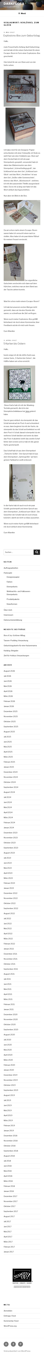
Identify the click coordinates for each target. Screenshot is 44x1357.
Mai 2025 (8, 747)
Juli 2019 (7, 1100)
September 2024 (11, 787)
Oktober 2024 (10, 782)
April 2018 (8, 1176)
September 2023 (11, 848)
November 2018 (11, 1141)
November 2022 (11, 898)
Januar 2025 (9, 767)
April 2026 (8, 691)
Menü (23, 13)
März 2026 (8, 696)
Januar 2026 (9, 706)
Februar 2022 (9, 944)
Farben (9, 582)
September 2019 (11, 1090)
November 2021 (10, 959)
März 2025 (8, 757)
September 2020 (11, 1029)
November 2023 (11, 838)
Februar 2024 (9, 822)
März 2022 (8, 939)
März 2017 (8, 1242)
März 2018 (8, 1181)
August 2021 (9, 974)
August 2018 (9, 1156)
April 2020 (8, 1055)
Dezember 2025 (10, 711)
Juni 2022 (8, 923)
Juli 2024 (7, 797)
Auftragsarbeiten (11, 568)
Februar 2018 (9, 1186)
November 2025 (11, 716)
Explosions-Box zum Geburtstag (21, 35)
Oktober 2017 (9, 1206)
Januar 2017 (9, 1252)
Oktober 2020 (10, 1024)
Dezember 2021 (10, 954)
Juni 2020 (8, 1045)
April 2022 (8, 933)
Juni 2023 (8, 863)
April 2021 (8, 994)
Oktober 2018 (10, 1146)
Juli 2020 (7, 1040)
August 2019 (9, 1095)
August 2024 (9, 792)
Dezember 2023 (10, 833)
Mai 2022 (8, 928)
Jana (27, 411)
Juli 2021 (7, 979)
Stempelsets (12, 587)
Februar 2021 (9, 1004)
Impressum (8, 615)
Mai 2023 (8, 868)
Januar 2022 (9, 949)
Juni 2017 (7, 1226)
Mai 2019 (8, 1110)
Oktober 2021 (9, 964)
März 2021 (8, 999)
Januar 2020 (9, 1070)
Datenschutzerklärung (13, 620)
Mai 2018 (8, 1171)
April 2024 (8, 812)
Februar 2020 (9, 1065)
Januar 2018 (9, 1191)
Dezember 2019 (10, 1075)
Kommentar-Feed (11, 1321)
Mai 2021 (7, 989)
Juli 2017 (7, 1221)
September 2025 (11, 726)
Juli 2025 (7, 737)
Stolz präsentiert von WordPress (17, 1351)
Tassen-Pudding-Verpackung (16, 640)
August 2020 (9, 1035)
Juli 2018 (7, 1161)
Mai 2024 (8, 807)
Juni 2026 (8, 681)
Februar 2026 (9, 701)
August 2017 (9, 1216)
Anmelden (8, 1311)
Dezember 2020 (10, 1014)
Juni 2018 (8, 1166)
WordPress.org (10, 1326)
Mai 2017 (7, 1232)
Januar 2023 (9, 888)
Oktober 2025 (10, 721)
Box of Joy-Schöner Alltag (14, 635)
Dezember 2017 (10, 1196)
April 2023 (8, 873)
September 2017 (11, 1211)
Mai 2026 (8, 686)
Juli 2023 (7, 858)
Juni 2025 (8, 742)
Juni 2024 (8, 802)
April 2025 (8, 752)
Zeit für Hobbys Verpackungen (16, 655)
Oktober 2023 (10, 843)
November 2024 (11, 777)
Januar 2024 (9, 828)
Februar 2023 (9, 883)
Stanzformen (12, 604)
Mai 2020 (8, 1050)
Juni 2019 (8, 1105)
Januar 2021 (9, 1009)
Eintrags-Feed (10, 1316)
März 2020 (8, 1060)
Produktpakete (13, 599)
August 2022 (9, 913)
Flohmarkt (8, 573)
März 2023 (8, 878)
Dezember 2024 (10, 772)
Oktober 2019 (10, 1085)
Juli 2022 (7, 918)
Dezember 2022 (10, 893)
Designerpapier (13, 577)
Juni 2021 (7, 984)
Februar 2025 (9, 762)
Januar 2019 (9, 1130)
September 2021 (11, 969)
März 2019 (8, 1120)
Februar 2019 (9, 1125)
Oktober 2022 (10, 903)
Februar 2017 (9, 1247)
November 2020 (11, 1019)
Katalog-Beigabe (11, 651)
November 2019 (11, 1080)
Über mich (8, 610)
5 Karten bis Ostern (14, 343)
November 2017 (10, 1201)
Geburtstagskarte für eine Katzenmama (20, 645)
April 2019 (8, 1115)
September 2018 (11, 1151)
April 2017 (8, 1237)
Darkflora (14, 3)
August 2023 (9, 853)
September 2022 (11, 908)
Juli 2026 (7, 676)
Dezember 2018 (10, 1136)
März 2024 (8, 817)
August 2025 (9, 732)
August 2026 (9, 671)
